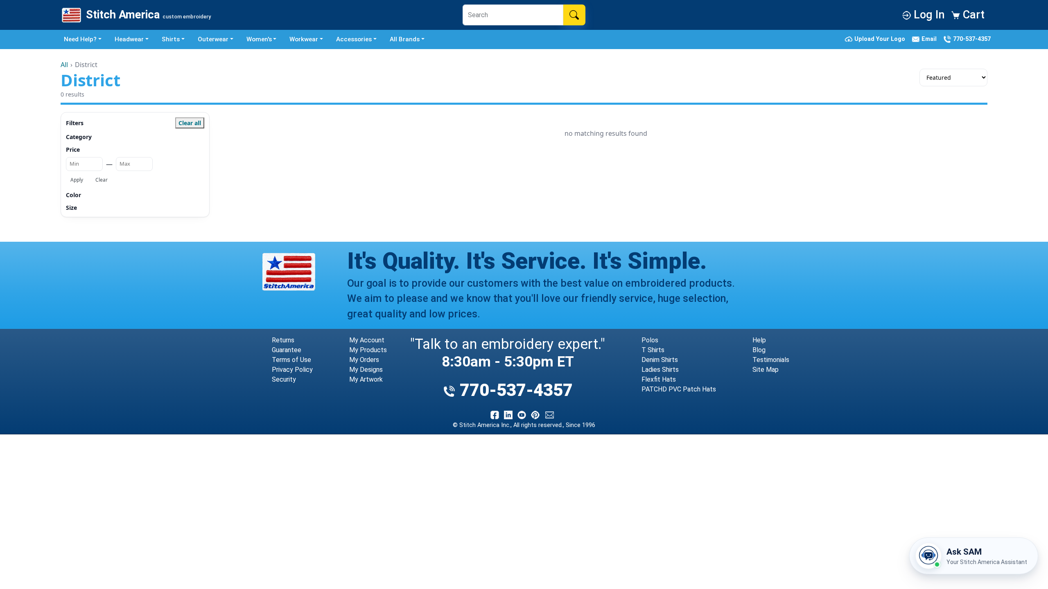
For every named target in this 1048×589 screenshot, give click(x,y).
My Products (368, 350)
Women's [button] (259, 39)
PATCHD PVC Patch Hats (678, 389)
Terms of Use (291, 360)
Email (930, 39)
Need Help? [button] (80, 39)
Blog (759, 350)
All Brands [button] (405, 39)
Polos (649, 340)
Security (284, 379)
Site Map (765, 369)
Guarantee (286, 350)
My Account (366, 340)
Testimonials (770, 360)
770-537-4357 (971, 39)
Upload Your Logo (880, 39)
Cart (972, 14)
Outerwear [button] (213, 39)
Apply (76, 179)
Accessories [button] (354, 39)
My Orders (364, 360)
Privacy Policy (292, 369)
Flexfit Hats (658, 379)
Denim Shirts (659, 360)
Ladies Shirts (660, 369)
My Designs (366, 369)
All (64, 64)
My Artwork (366, 379)
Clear (101, 179)
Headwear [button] (129, 39)
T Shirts (652, 350)
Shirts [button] (171, 39)
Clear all (189, 123)
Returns (283, 340)
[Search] (574, 14)
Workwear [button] (303, 39)
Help (759, 340)
